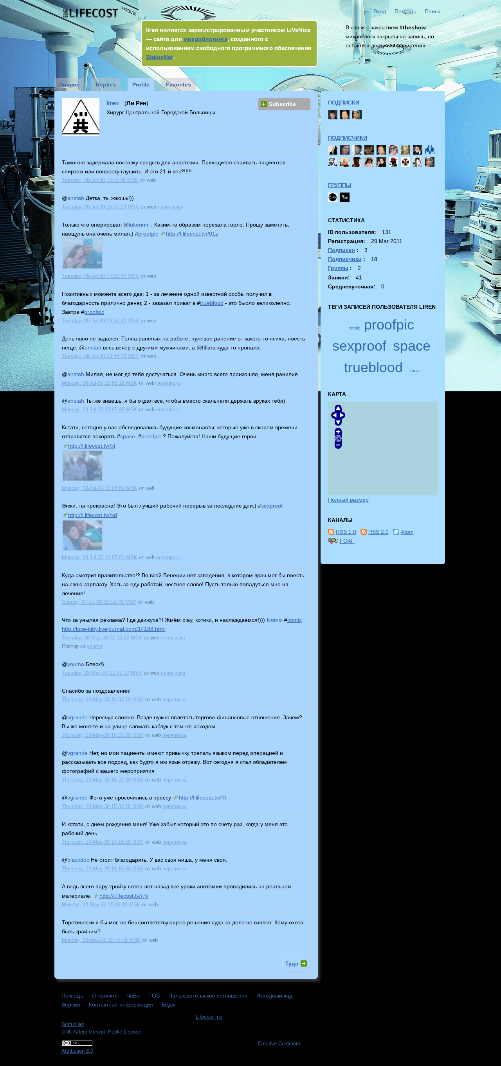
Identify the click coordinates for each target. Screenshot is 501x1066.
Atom (407, 532)
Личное (69, 84)
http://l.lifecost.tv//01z (192, 233)
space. (128, 436)
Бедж (168, 1004)
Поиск (432, 11)
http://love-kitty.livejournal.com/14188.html (114, 629)
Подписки (343, 102)
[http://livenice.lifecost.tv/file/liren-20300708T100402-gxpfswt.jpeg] (82, 480)
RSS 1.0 (346, 532)
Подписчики (347, 138)
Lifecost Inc (209, 1017)
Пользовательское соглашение (208, 995)
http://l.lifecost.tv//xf (91, 446)
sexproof (272, 505)
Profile (141, 84)
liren (112, 103)
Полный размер (348, 500)
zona (414, 370)
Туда (291, 963)
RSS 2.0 (378, 532)
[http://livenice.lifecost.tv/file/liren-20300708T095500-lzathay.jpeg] (82, 549)
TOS (154, 995)
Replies (106, 84)
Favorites (178, 84)
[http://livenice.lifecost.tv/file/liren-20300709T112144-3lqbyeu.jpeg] (82, 267)
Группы (339, 185)
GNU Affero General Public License (101, 1032)
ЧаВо (133, 995)
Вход (379, 11)
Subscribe (282, 104)
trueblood (211, 303)
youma (94, 646)
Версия (70, 1004)
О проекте (105, 995)
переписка (170, 207)
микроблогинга (205, 39)
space (412, 346)
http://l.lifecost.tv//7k (123, 896)
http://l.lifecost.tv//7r (203, 797)
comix (294, 620)
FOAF (347, 541)
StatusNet (159, 57)
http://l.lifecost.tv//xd (92, 515)
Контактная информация (121, 1004)
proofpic (148, 233)
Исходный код (274, 995)
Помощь (405, 11)
